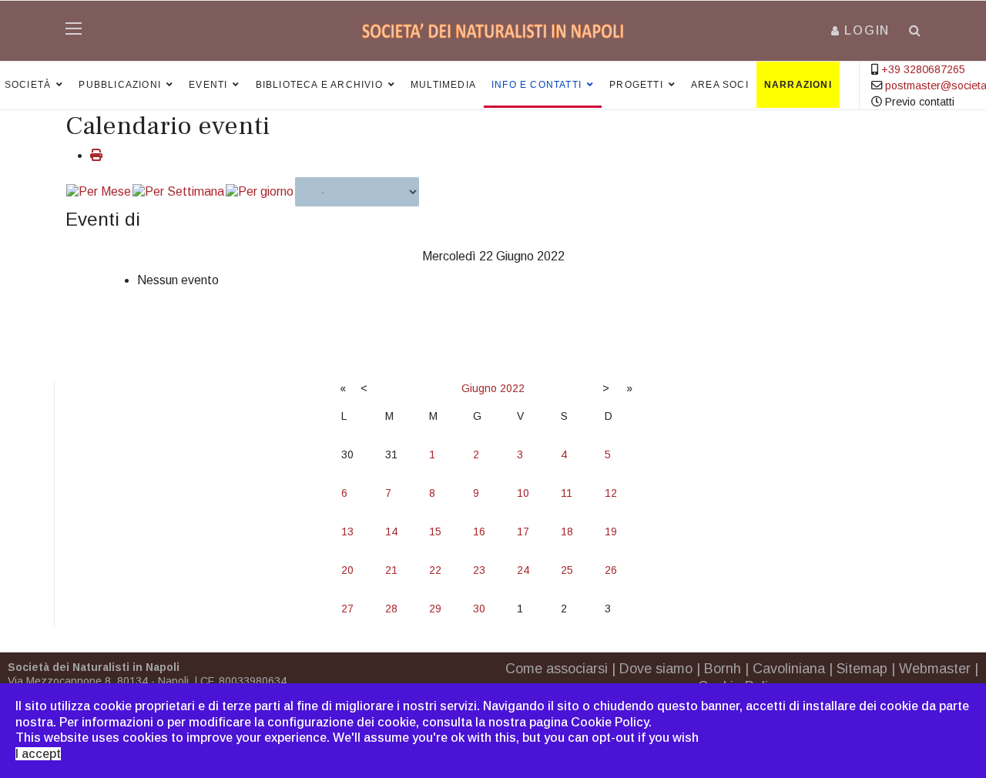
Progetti (636, 84)
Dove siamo (656, 668)
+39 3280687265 (923, 69)
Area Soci (720, 84)
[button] (860, 30)
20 (347, 570)
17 (523, 531)
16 (479, 531)
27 (347, 608)
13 (347, 531)
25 (567, 570)
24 (523, 570)
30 (479, 608)
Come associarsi (556, 668)
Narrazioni (798, 84)
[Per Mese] (98, 192)
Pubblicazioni (120, 84)
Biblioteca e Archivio (319, 84)
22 (435, 570)
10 (523, 493)
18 (567, 531)
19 (611, 531)
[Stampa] (96, 155)
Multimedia (443, 84)
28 (391, 608)
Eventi (208, 84)
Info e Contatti (536, 84)
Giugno (479, 388)
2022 (512, 388)
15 (435, 531)
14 (391, 531)
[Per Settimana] (178, 192)
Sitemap (862, 668)
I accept (38, 753)
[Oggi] (259, 192)
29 (435, 608)
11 (566, 493)
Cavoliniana (789, 668)
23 (479, 570)
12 (611, 493)
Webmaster (935, 668)
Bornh (722, 668)
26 (611, 570)
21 (391, 570)
